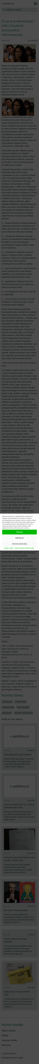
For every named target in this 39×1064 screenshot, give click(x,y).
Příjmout (19, 532)
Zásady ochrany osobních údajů (24, 548)
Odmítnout (19, 538)
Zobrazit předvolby (19, 544)
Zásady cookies (9, 548)
